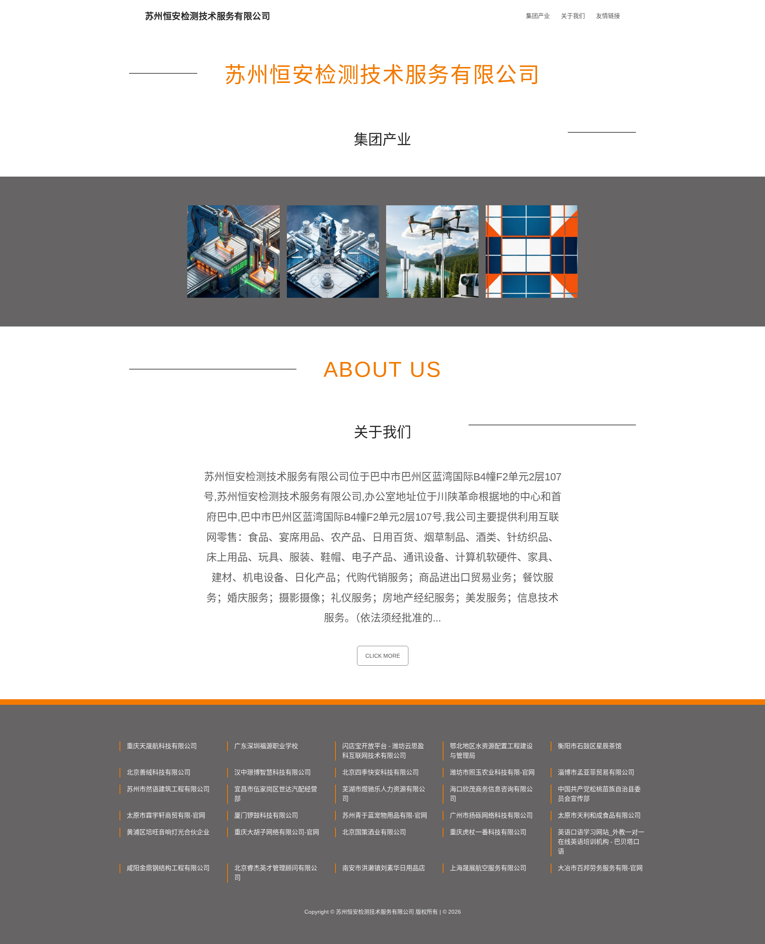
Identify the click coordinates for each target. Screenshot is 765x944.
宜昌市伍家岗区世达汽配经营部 (275, 794)
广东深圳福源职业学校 (266, 746)
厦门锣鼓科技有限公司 (266, 815)
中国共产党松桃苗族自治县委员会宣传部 (599, 794)
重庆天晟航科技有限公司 (162, 746)
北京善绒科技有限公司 (158, 772)
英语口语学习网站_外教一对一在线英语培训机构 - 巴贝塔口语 (601, 842)
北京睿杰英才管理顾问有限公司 (275, 873)
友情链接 (608, 15)
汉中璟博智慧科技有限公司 (272, 772)
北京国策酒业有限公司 (374, 832)
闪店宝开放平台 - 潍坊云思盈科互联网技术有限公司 (383, 751)
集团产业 (538, 15)
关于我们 (573, 15)
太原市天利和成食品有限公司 (599, 815)
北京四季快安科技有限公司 (380, 772)
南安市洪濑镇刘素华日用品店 (383, 868)
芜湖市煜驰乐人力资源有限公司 (383, 794)
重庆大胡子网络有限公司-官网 (276, 832)
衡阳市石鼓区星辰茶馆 (590, 746)
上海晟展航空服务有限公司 (488, 868)
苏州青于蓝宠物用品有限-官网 (384, 815)
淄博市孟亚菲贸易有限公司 (596, 772)
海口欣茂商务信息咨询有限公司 (491, 794)
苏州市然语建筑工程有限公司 (168, 789)
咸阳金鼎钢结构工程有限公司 (168, 868)
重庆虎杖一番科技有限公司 (488, 832)
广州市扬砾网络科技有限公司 (491, 815)
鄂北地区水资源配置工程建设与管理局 (491, 751)
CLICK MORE (382, 656)
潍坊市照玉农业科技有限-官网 (492, 772)
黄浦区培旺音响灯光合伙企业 (168, 832)
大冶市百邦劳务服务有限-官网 (600, 868)
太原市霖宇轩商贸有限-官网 (166, 815)
